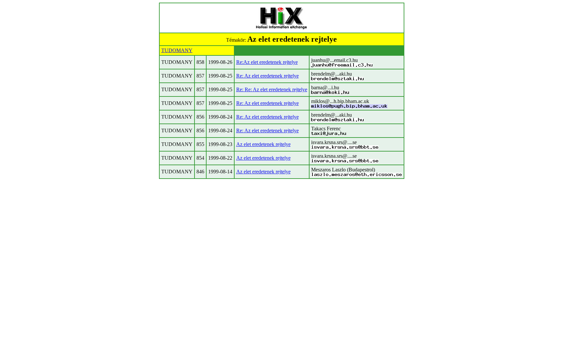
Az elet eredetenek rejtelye (263, 144)
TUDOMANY (177, 50)
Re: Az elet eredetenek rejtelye (267, 76)
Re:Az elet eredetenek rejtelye (267, 62)
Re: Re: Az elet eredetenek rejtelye (271, 89)
